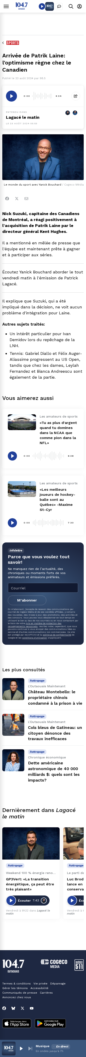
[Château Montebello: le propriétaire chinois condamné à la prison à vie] (13, 689)
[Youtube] (31, 1008)
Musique (43, 1046)
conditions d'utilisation (34, 637)
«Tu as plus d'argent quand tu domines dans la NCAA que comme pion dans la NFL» (58, 433)
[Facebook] (7, 198)
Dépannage (58, 983)
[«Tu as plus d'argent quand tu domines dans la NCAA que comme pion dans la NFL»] (22, 422)
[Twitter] (17, 198)
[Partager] (75, 96)
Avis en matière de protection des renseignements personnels (34, 624)
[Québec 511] (79, 969)
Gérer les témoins (15, 988)
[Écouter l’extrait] (11, 96)
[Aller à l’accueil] (21, 8)
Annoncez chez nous (16, 997)
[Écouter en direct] (42, 6)
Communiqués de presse (19, 992)
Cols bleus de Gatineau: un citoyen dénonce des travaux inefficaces (55, 733)
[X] (22, 1008)
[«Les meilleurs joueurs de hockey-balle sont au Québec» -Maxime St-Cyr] (22, 489)
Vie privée (40, 983)
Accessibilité (39, 988)
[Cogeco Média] (54, 967)
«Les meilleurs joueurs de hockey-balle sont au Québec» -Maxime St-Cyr (57, 499)
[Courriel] (26, 198)
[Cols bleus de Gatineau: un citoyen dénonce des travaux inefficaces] (13, 725)
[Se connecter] (79, 6)
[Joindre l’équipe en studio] (59, 6)
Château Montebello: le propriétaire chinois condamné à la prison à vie (55, 697)
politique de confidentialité (57, 635)
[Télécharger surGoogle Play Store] (50, 1024)
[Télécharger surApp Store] (16, 1024)
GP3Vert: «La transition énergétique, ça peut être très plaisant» (30, 884)
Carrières (46, 992)
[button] (21, 1048)
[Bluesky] (13, 1008)
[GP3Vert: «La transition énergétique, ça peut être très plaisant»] (31, 843)
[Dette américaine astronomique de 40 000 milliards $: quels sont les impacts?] (13, 760)
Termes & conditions (16, 983)
